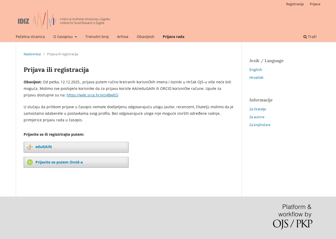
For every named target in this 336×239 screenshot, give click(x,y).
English (255, 69)
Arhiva (122, 36)
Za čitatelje (257, 109)
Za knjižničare (259, 124)
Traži (312, 36)
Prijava (315, 4)
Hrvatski (256, 77)
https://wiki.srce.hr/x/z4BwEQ (92, 95)
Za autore (256, 117)
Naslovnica (32, 54)
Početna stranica (30, 36)
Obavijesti (145, 36)
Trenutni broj (97, 36)
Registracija (295, 4)
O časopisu (63, 36)
